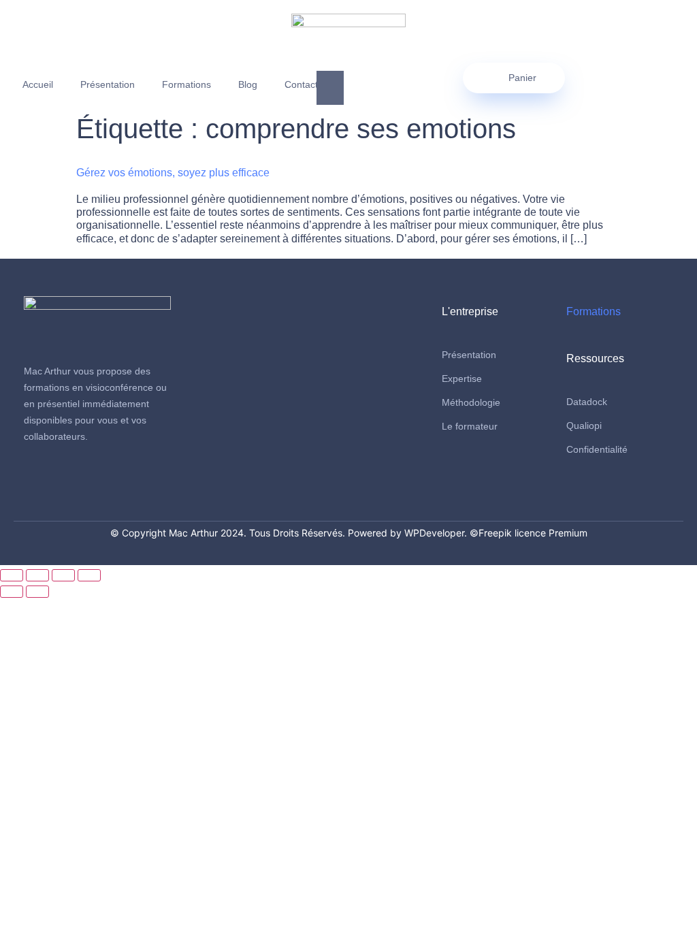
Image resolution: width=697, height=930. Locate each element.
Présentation (107, 84)
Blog (247, 84)
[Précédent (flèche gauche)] (11, 592)
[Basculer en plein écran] (37, 575)
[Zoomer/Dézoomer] (11, 575)
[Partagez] (63, 575)
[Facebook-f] (35, 479)
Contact (301, 84)
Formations (186, 84)
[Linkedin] (60, 479)
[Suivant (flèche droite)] (37, 592)
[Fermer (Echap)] (89, 575)
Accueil (37, 84)
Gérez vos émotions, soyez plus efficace (173, 172)
